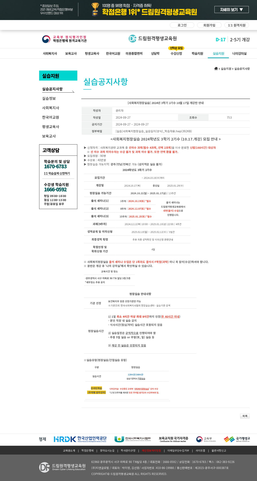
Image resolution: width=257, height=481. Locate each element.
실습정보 (49, 98)
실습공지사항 (52, 88)
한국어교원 (113, 53)
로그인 (182, 25)
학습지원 (197, 53)
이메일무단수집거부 (178, 450)
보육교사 (70, 53)
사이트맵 (200, 450)
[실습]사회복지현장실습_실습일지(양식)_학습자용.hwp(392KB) (154, 131)
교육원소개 (69, 450)
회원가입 (209, 25)
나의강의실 (240, 53)
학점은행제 (88, 450)
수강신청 (176, 53)
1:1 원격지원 (237, 25)
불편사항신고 (219, 450)
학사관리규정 (128, 450)
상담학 (155, 53)
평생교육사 (92, 53)
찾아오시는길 (107, 450)
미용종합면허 (134, 53)
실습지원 (218, 53)
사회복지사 (50, 53)
